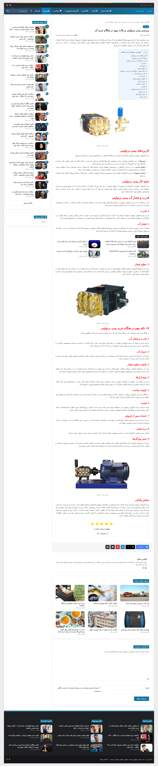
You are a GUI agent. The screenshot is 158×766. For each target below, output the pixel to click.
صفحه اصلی (144, 22)
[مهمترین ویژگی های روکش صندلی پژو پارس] (134, 619)
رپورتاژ (45, 11)
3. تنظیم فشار (142, 68)
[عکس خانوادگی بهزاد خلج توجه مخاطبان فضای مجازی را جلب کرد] (41, 127)
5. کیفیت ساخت (141, 84)
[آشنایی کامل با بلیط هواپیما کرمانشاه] (102, 593)
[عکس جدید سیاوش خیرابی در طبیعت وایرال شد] (41, 78)
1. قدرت (144, 63)
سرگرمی (56, 11)
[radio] (93, 524)
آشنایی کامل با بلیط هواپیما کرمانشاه (105, 603)
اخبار (94, 11)
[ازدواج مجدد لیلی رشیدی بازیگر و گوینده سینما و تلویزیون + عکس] (41, 176)
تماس (36, 11)
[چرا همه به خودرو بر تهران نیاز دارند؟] (134, 593)
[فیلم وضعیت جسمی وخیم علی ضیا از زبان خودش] (41, 87)
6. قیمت (144, 86)
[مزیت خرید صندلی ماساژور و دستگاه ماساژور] (70, 593)
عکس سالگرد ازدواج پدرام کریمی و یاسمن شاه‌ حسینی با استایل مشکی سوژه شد (22, 106)
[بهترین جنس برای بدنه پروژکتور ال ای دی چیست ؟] (94, 254)
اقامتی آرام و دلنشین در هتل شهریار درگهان (103, 630)
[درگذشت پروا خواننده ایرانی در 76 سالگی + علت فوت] (41, 68)
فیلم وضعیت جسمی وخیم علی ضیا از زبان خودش (73, 735)
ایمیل (147, 688)
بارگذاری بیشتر (28, 203)
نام (147, 679)
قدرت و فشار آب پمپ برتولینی (136, 61)
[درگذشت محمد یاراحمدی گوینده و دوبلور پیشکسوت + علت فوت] (41, 195)
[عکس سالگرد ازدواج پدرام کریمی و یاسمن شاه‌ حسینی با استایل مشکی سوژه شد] (41, 106)
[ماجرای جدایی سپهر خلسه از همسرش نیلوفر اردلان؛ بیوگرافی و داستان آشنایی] (41, 165)
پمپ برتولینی (129, 167)
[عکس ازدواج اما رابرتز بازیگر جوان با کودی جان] (41, 156)
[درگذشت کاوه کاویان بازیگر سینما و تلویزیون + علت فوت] (41, 137)
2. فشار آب (143, 66)
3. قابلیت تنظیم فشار (140, 79)
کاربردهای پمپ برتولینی (139, 55)
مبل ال (43, 222)
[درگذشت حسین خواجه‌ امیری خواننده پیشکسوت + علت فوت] (41, 40)
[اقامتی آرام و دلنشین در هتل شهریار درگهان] (102, 619)
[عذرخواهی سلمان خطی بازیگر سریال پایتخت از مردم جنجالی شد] (41, 49)
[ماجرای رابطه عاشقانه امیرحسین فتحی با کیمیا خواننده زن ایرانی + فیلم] (41, 30)
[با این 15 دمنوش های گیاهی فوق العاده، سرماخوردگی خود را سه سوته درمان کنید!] (70, 619)
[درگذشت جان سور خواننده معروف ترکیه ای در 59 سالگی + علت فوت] (41, 97)
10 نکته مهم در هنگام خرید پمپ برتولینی (133, 71)
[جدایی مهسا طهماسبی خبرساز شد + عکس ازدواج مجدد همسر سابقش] (41, 59)
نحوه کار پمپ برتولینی (139, 58)
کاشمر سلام (142, 559)
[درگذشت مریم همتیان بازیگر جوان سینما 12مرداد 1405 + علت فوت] (41, 146)
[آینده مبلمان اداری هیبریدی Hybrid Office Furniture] (143, 254)
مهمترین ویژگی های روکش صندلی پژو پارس (135, 630)
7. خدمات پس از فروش (139, 89)
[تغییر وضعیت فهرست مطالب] (144, 52)
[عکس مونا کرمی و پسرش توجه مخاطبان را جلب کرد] (41, 185)
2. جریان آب (143, 76)
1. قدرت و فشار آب (140, 74)
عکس (85, 11)
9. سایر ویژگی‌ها (141, 94)
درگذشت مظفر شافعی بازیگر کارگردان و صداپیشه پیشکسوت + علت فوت (21, 116)
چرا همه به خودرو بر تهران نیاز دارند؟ (137, 603)
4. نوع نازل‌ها (142, 81)
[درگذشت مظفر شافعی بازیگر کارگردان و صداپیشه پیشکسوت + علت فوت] (41, 117)
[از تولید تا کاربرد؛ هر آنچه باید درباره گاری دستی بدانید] (94, 244)
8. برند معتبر (143, 92)
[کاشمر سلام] (142, 11)
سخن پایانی (143, 97)
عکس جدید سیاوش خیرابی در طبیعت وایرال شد (23, 735)
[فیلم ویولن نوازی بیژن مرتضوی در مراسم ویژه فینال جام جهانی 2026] (96, 748)
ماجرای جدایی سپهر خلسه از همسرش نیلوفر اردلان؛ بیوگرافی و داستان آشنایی (21, 165)
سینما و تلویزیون (71, 11)
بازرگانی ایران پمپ (138, 513)
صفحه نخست (105, 11)
